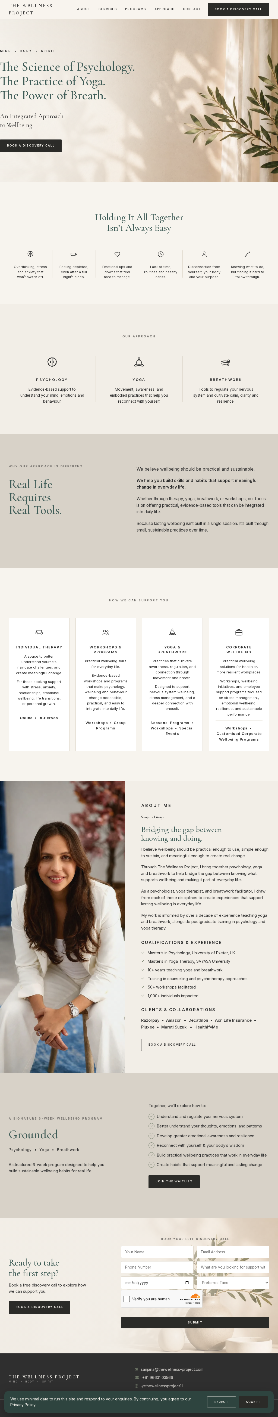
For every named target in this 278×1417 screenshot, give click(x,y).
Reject (221, 1402)
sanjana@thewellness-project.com (172, 1369)
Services (108, 9)
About (83, 9)
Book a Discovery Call (238, 9)
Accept (253, 1402)
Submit (195, 1322)
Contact (192, 9)
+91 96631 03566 (157, 1377)
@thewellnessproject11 (162, 1386)
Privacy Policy (22, 1404)
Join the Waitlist (174, 1181)
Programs (135, 9)
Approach (164, 9)
